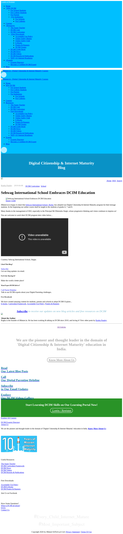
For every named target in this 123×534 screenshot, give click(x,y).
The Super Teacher (8, 464)
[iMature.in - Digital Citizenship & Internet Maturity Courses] (24, 71)
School (43, 186)
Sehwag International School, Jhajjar (39, 205)
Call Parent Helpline (8, 290)
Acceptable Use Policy (35, 304)
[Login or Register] (61, 75)
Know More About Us (61, 359)
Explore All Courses (8, 418)
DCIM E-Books (7, 487)
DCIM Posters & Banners (11, 489)
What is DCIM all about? (10, 506)
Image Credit (11, 201)
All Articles (61, 327)
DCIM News (6, 468)
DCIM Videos (6, 470)
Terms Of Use (86, 532)
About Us (4, 424)
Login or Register (8, 2)
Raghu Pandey (6, 186)
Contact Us (5, 510)
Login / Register (61, 410)
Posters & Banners (52, 304)
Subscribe (4, 269)
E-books (4, 304)
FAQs (3, 508)
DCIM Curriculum (32, 186)
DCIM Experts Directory (10, 422)
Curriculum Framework (17, 304)
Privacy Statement (73, 532)
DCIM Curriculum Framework (12, 466)
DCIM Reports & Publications (12, 472)
